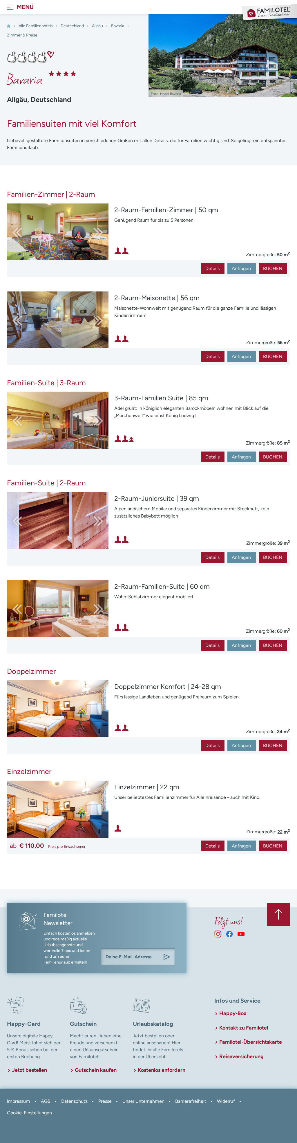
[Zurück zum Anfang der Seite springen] (278, 914)
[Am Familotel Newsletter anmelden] (167, 957)
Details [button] (212, 268)
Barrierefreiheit (190, 1101)
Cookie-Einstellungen (29, 1113)
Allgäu (97, 25)
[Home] (8, 26)
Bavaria (117, 25)
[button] (94, 231)
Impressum (18, 1101)
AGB (45, 1101)
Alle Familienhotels (36, 25)
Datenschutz (74, 1101)
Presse (105, 1101)
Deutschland (72, 25)
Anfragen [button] (241, 268)
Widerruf (226, 1101)
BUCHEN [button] (272, 268)
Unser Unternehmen (143, 1101)
